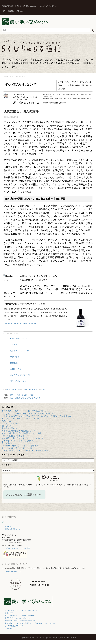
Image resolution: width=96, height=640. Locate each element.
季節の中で (14, 357)
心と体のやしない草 (11, 333)
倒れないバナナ (8, 426)
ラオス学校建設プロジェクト (15, 626)
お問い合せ (19, 11)
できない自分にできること (13, 436)
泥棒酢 (43, 389)
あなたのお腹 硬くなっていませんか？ (25, 398)
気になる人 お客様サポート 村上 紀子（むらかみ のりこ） (28, 414)
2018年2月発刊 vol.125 (30, 389)
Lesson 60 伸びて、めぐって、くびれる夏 (20, 446)
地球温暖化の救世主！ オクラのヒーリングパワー (23, 438)
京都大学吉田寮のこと (11, 428)
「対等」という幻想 (10, 423)
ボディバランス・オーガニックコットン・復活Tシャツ (25, 451)
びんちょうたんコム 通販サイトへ (23, 494)
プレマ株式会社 (8, 11)
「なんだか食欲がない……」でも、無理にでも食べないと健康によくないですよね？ (37, 416)
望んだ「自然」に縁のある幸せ (22, 395)
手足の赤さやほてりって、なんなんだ (18, 441)
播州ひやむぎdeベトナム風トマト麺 (17, 448)
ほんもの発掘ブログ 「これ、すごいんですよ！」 (22, 610)
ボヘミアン (14, 345)
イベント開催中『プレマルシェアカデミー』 (20, 615)
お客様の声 (9, 613)
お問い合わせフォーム (12, 529)
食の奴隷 (14, 363)
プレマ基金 (9, 628)
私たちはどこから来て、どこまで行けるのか (20, 419)
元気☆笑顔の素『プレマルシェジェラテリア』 (21, 621)
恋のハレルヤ (7, 421)
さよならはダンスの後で (20, 375)
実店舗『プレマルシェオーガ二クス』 (18, 618)
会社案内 (8, 526)
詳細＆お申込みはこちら (13, 571)
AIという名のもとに (18, 381)
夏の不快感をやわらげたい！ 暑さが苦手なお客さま (24, 411)
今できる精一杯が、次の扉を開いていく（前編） (22, 433)
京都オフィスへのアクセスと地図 (17, 548)
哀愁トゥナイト (16, 369)
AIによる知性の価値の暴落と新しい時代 (18, 431)
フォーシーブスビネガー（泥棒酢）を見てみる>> (21, 323)
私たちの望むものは (18, 338)
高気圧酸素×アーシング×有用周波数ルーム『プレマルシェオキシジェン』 (30, 623)
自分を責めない (8, 443)
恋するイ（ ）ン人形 (19, 351)
